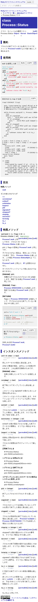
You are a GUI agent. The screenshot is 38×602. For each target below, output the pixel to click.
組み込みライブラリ (24, 13)
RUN (23, 63)
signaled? (6, 210)
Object (16, 33)
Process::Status (9, 244)
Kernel (23, 33)
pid (3, 208)
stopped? (6, 212)
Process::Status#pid (21, 258)
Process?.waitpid (27, 519)
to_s (4, 223)
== (3, 197)
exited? (5, 201)
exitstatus (6, 203)
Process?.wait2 (14, 49)
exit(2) (14, 410)
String (10, 434)
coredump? (7, 199)
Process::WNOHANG (12, 288)
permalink (23, 238)
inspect (5, 205)
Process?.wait (8, 239)
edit (35, 31)
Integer (11, 421)
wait (4, 190)
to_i (3, 221)
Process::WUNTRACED (12, 521)
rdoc (30, 238)
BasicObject (32, 33)
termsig (5, 219)
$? (24, 263)
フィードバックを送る (19, 598)
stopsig (5, 214)
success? (6, 216)
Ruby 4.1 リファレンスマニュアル (13, 2)
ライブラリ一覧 (9, 13)
